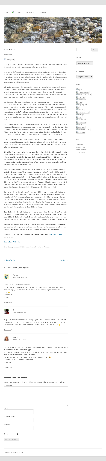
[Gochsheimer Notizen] (79, 102)
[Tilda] (80, 97)
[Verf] (80, 132)
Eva (14, 310)
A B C (19, 12)
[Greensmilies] (81, 100)
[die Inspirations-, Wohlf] (81, 122)
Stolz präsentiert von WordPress (13, 452)
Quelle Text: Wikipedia (12, 242)
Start (6, 12)
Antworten (7, 302)
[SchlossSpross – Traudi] (79, 125)
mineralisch (32, 247)
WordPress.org (81, 152)
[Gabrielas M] (77, 107)
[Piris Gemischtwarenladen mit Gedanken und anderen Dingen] (80, 127)
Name (7, 408)
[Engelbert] (82, 92)
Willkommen (30, 12)
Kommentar (9, 385)
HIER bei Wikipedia (55, 234)
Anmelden (79, 145)
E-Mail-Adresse (10, 416)
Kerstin (15, 337)
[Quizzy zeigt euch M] (79, 117)
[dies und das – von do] (84, 95)
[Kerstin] (80, 115)
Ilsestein (64, 260)
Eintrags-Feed (80, 147)
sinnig (38, 247)
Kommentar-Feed (81, 150)
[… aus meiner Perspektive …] (83, 130)
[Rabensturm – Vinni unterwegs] (81, 120)
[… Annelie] (82, 112)
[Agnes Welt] (79, 90)
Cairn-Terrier (9, 260)
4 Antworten (8, 55)
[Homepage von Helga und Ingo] (81, 105)
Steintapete (43, 12)
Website (7, 424)
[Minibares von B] (80, 110)
